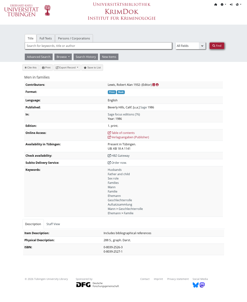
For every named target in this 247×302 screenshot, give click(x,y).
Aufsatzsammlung (120, 204)
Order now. (119, 163)
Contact (145, 279)
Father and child (119, 174)
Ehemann (114, 196)
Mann (112, 187)
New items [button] (109, 57)
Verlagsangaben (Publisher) (130, 137)
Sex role (113, 178)
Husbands (115, 170)
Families (113, 183)
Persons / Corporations (74, 38)
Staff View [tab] (53, 224)
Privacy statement (178, 279)
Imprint (158, 279)
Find (218, 45)
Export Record (67, 67)
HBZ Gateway (120, 156)
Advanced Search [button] (38, 57)
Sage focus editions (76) (124, 114)
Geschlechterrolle (120, 200)
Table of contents (123, 133)
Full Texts (46, 38)
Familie (112, 191)
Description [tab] (33, 224)
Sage (143, 107)
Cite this (32, 67)
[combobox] (98, 45)
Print (47, 67)
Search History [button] (86, 57)
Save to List (94, 67)
